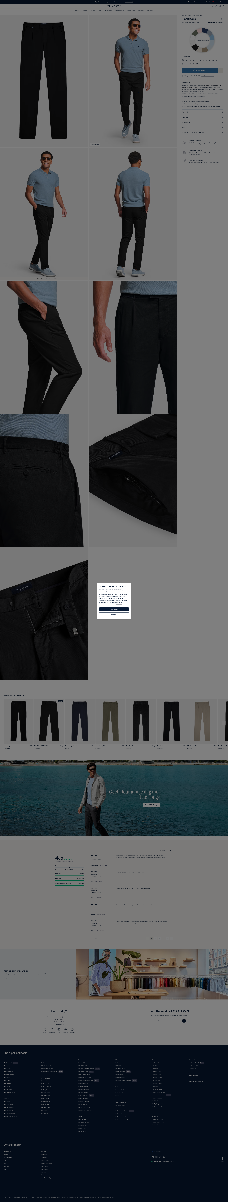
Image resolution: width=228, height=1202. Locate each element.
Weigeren (114, 614)
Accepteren (114, 609)
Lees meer (119, 604)
